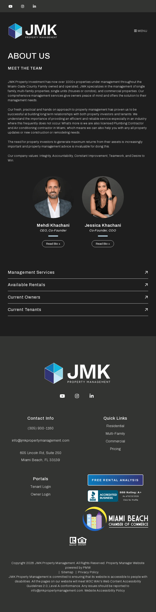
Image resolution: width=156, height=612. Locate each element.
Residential (115, 426)
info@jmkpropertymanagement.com (40, 440)
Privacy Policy (88, 572)
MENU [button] (142, 30)
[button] (11, 6)
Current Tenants (24, 309)
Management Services (31, 272)
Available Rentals (26, 285)
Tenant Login (40, 487)
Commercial (115, 441)
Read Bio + (53, 243)
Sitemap (67, 572)
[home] (33, 31)
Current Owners (24, 297)
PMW (87, 567)
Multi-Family (115, 434)
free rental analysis (115, 480)
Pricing (115, 449)
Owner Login (41, 494)
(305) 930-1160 (41, 428)
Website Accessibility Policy (104, 590)
